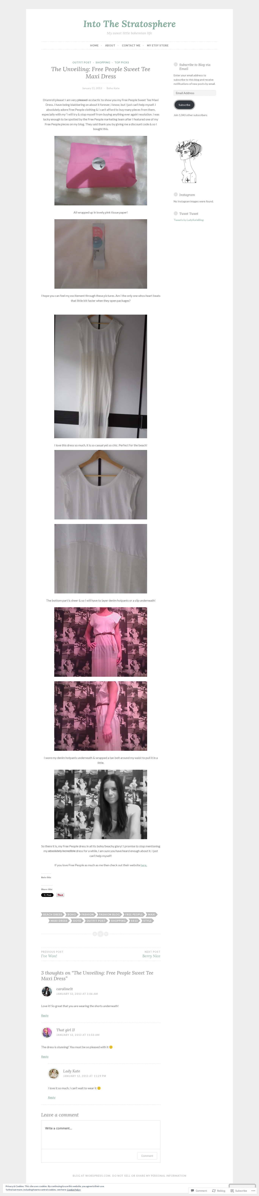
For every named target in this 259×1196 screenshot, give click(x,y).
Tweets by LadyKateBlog (189, 219)
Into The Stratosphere (129, 24)
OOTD (77, 920)
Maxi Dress (59, 920)
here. (144, 865)
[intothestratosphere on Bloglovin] (189, 182)
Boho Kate (113, 88)
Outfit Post (81, 62)
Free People (134, 914)
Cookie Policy (74, 1189)
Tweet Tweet (188, 213)
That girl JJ (65, 1030)
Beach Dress (52, 914)
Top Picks (122, 62)
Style (147, 920)
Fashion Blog (109, 914)
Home (94, 45)
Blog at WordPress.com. (92, 1175)
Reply (45, 1015)
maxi (151, 914)
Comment (147, 1155)
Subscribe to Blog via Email (194, 66)
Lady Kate (71, 1071)
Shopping (103, 62)
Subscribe (184, 104)
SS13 (134, 920)
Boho (71, 914)
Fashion (88, 914)
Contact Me (131, 45)
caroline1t (64, 988)
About (110, 45)
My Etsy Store (158, 45)
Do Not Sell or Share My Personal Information (149, 1175)
